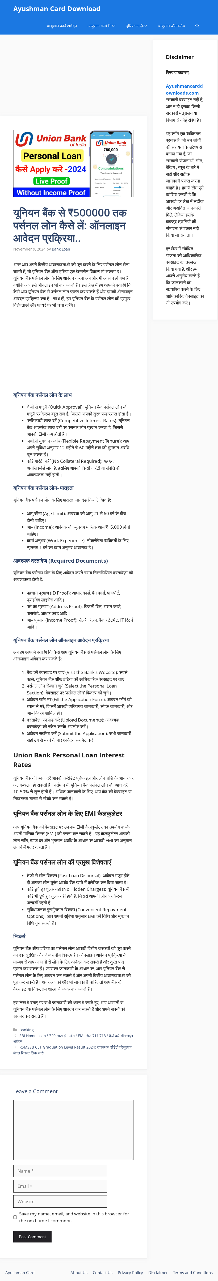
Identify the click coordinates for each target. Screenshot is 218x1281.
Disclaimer (158, 1272)
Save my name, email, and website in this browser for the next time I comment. (74, 1217)
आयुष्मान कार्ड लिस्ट (102, 25)
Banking (26, 1029)
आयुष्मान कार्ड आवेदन (62, 25)
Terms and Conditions (193, 1272)
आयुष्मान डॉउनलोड (171, 25)
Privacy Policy (130, 1272)
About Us (78, 1272)
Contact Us (102, 1272)
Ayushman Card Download (56, 8)
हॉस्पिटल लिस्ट (136, 25)
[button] (197, 26)
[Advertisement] (73, 77)
